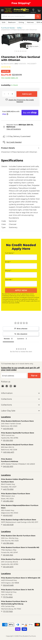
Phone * (8, 271)
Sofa (3, 22)
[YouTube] (14, 386)
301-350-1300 (8, 440)
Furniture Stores (8, 28)
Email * (8, 262)
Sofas (19, 28)
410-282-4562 (8, 501)
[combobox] (18, 16)
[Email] (2, 386)
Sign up (34, 375)
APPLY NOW (21, 290)
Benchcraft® (8, 64)
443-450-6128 (8, 525)
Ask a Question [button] (22, 334)
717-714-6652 (8, 597)
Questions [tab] (20, 339)
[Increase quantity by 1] (12, 94)
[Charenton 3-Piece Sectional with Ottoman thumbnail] (15, 51)
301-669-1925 (8, 555)
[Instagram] (10, 386)
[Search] (38, 16)
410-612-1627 (8, 515)
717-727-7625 (8, 611)
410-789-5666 (8, 543)
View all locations (13, 129)
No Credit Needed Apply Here (8, 10)
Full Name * (9, 253)
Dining (21, 22)
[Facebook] (6, 386)
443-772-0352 (8, 489)
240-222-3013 (8, 466)
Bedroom (12, 22)
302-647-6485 (8, 585)
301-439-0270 (8, 567)
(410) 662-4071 (8, 452)
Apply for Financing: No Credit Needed (21, 101)
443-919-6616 (8, 429)
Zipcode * (8, 279)
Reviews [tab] (7, 339)
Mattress (30, 22)
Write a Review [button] (22, 329)
